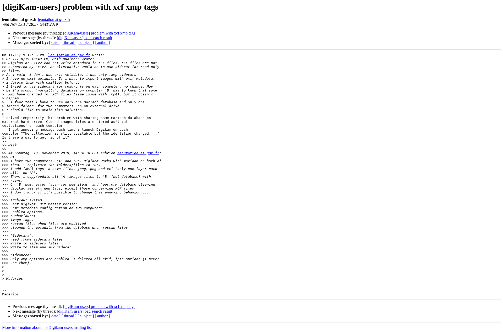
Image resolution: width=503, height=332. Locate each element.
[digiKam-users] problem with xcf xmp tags (99, 33)
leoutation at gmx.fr (54, 19)
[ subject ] (86, 42)
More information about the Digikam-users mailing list (47, 327)
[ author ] (102, 42)
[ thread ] (69, 42)
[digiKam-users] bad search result (84, 38)
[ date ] (55, 42)
